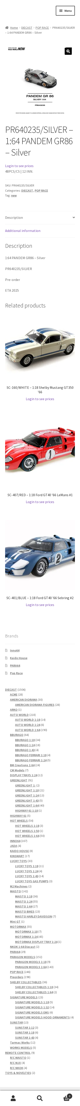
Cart (61, 1094)
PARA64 (15, 666)
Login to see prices (19, 166)
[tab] (40, 217)
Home (14, 28)
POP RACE (42, 28)
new (14, 195)
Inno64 (14, 650)
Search (40, 1098)
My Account (13, 1098)
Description (14, 217)
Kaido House (18, 658)
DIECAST (26, 28)
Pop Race (16, 673)
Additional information (22, 230)
